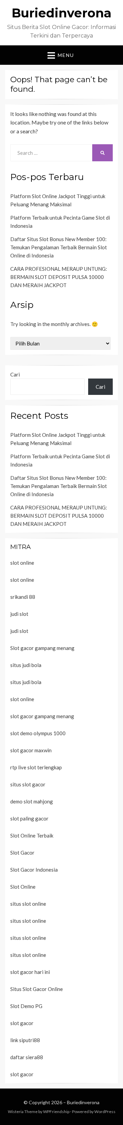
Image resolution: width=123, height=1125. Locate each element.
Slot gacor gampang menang (42, 648)
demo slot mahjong (31, 801)
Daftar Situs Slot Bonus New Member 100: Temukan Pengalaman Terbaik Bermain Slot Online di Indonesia (58, 247)
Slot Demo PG (26, 1006)
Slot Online (23, 887)
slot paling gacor (29, 818)
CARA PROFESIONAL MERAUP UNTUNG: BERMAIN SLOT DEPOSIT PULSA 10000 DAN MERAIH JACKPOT (58, 277)
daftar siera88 (26, 1057)
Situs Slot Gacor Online (36, 989)
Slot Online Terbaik (31, 835)
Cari (15, 374)
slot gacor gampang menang (42, 716)
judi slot (19, 614)
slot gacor (21, 1023)
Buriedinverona (61, 12)
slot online (22, 563)
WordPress (104, 1111)
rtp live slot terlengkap (36, 767)
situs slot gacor (27, 784)
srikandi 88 (22, 597)
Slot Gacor (22, 852)
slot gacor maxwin (31, 750)
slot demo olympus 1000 (38, 733)
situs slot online (28, 904)
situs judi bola (25, 665)
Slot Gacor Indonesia (34, 870)
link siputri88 (25, 1040)
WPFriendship (56, 1111)
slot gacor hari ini (30, 972)
